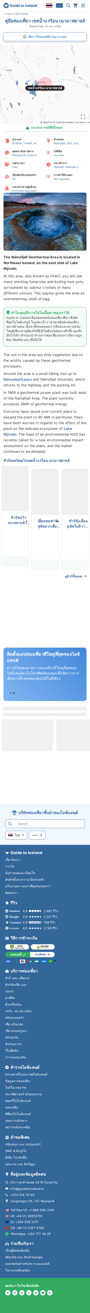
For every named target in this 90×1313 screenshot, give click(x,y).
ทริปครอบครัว (14, 1017)
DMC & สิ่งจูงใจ (15, 1151)
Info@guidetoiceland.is (26, 1189)
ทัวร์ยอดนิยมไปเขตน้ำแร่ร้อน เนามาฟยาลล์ (36, 460)
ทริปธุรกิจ (11, 1037)
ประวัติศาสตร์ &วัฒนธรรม (23, 1094)
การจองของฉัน (15, 1057)
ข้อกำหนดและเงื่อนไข (20, 873)
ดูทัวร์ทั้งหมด (73, 576)
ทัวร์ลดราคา (13, 1044)
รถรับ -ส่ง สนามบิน (18, 1011)
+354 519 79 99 (22, 1195)
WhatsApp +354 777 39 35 (30, 1234)
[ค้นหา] (68, 5)
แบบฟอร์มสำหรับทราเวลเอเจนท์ (27, 1264)
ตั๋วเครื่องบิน (13, 1004)
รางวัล (9, 866)
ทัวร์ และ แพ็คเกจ (17, 978)
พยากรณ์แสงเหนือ (17, 1127)
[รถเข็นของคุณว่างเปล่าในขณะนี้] (75, 5)
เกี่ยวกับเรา (12, 860)
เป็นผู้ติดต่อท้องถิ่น (17, 1250)
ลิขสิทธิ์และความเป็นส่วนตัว (24, 879)
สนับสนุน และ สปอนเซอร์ (23, 1144)
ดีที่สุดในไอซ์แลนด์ (18, 1114)
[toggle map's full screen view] (83, 116)
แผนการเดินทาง (16, 1120)
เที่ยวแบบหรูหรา (16, 1031)
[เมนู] (83, 5)
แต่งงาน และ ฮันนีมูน (20, 1164)
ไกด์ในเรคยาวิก (15, 1087)
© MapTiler (46, 122)
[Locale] (49, 5)
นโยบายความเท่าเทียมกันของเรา (27, 886)
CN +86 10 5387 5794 (27, 1228)
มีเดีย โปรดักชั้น (16, 1157)
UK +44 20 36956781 (26, 1216)
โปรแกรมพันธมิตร (18, 1270)
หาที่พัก (10, 998)
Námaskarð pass (17, 379)
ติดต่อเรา (11, 893)
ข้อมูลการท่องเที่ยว (18, 1081)
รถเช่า (9, 991)
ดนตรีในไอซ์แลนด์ (18, 1101)
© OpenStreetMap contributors (70, 122)
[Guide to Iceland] (20, 5)
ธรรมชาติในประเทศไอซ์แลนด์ (26, 1074)
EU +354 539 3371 (24, 1222)
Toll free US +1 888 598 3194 (32, 1210)
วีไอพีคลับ (11, 1050)
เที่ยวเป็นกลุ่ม (14, 1024)
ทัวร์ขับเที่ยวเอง (15, 984)
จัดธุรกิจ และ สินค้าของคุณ (24, 1257)
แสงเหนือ (11, 1107)
